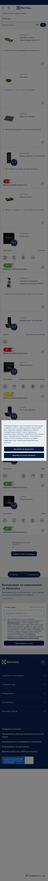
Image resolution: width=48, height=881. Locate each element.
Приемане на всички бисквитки (24, 455)
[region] (24, 440)
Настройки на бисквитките (24, 449)
